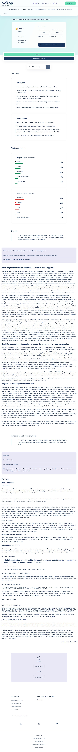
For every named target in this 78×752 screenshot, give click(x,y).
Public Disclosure (39, 741)
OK (48, 66)
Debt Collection (8, 460)
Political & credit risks (16, 706)
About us (39, 700)
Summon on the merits (10, 464)
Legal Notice (39, 735)
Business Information (16, 703)
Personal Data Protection (39, 738)
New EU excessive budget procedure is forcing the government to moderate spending (30, 255)
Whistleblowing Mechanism (39, 744)
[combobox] (36, 67)
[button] (3, 9)
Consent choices (39, 747)
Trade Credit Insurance (16, 700)
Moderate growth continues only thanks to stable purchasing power (24, 251)
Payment (6, 455)
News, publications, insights (45, 696)
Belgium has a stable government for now (16, 259)
